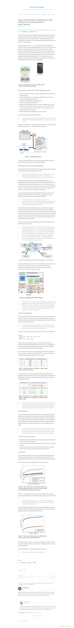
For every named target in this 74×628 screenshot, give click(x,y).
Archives (25, 14)
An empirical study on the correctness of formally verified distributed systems (46, 576)
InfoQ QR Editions (32, 14)
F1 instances (32, 45)
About (20, 14)
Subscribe (44, 14)
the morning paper (37, 7)
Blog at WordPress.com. (23, 621)
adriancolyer (27, 601)
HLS (31, 124)
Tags (49, 14)
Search (39, 14)
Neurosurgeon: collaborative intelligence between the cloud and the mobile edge (26, 576)
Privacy (53, 14)
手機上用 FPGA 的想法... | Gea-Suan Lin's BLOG (31, 612)
